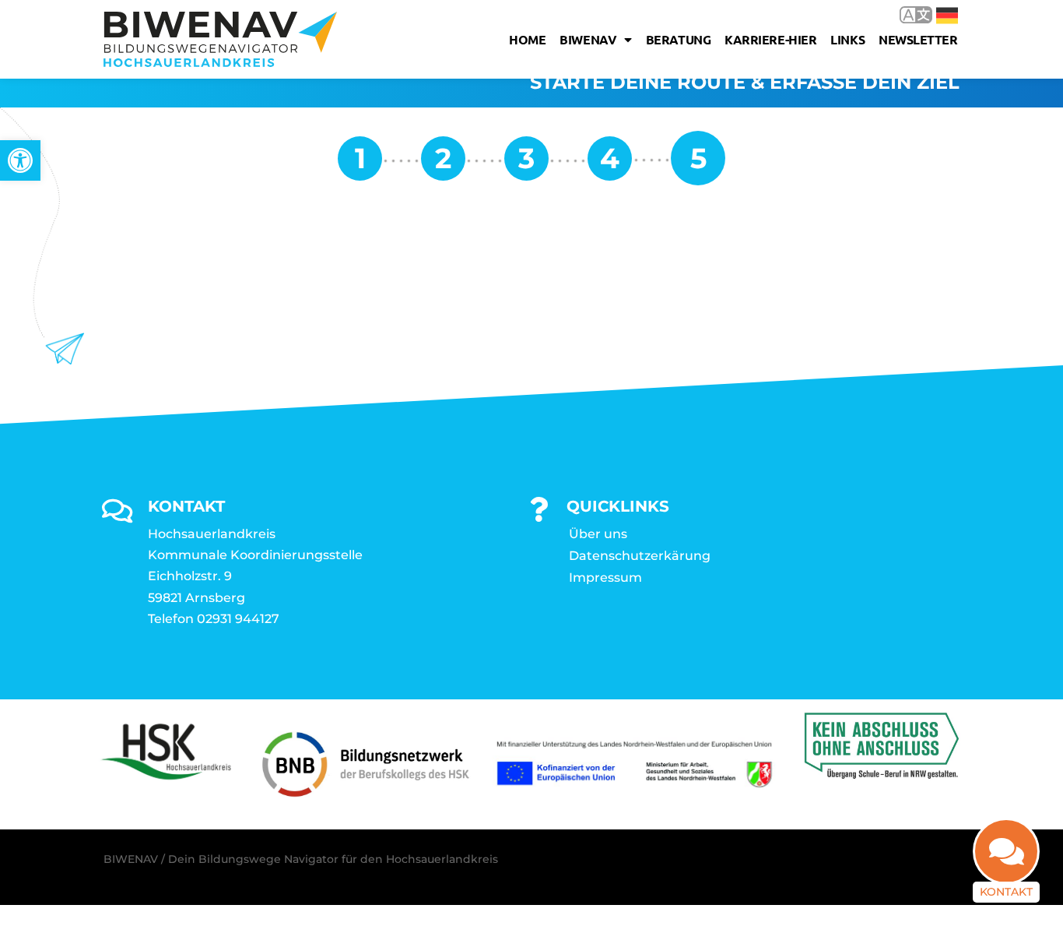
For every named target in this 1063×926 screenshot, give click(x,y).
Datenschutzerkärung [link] (639, 555)
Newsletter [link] (918, 39)
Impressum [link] (605, 577)
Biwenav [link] (588, 39)
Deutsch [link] (936, 14)
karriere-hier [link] (770, 39)
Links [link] (847, 39)
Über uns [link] (598, 533)
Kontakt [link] (1006, 892)
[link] (20, 160)
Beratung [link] (678, 39)
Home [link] (527, 39)
